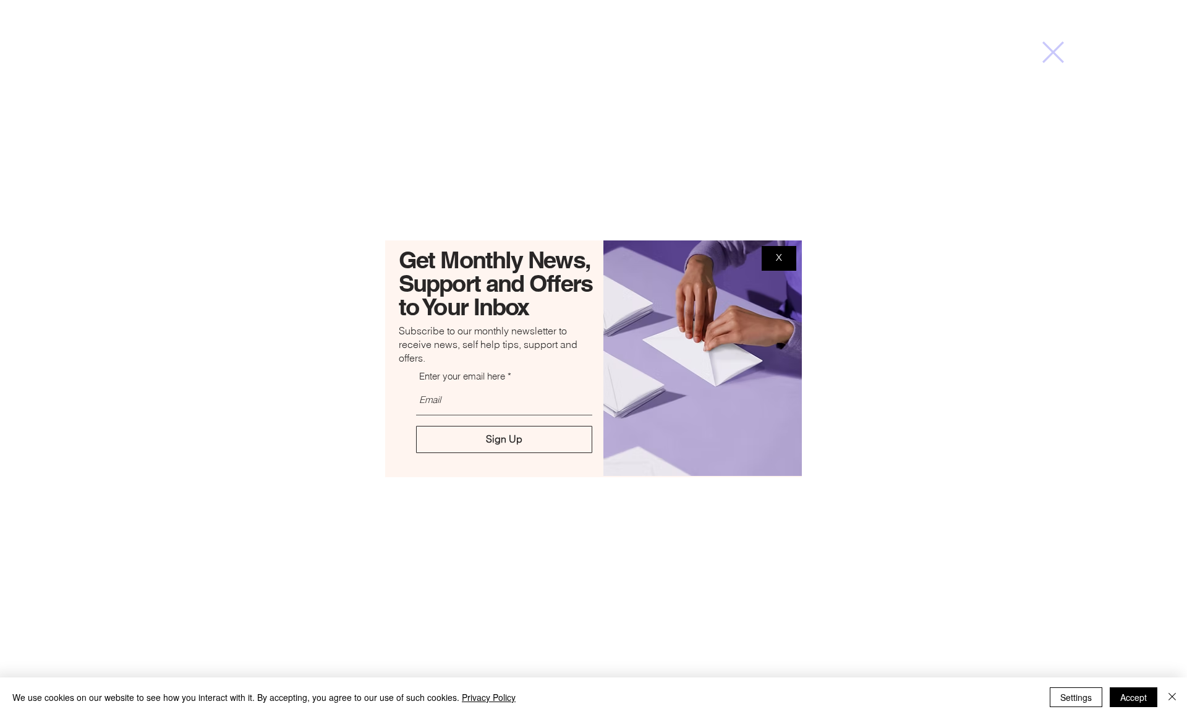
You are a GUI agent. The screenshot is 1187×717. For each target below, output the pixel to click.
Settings (1076, 697)
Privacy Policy (489, 697)
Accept (1133, 697)
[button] (1053, 52)
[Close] (1172, 697)
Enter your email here (462, 376)
